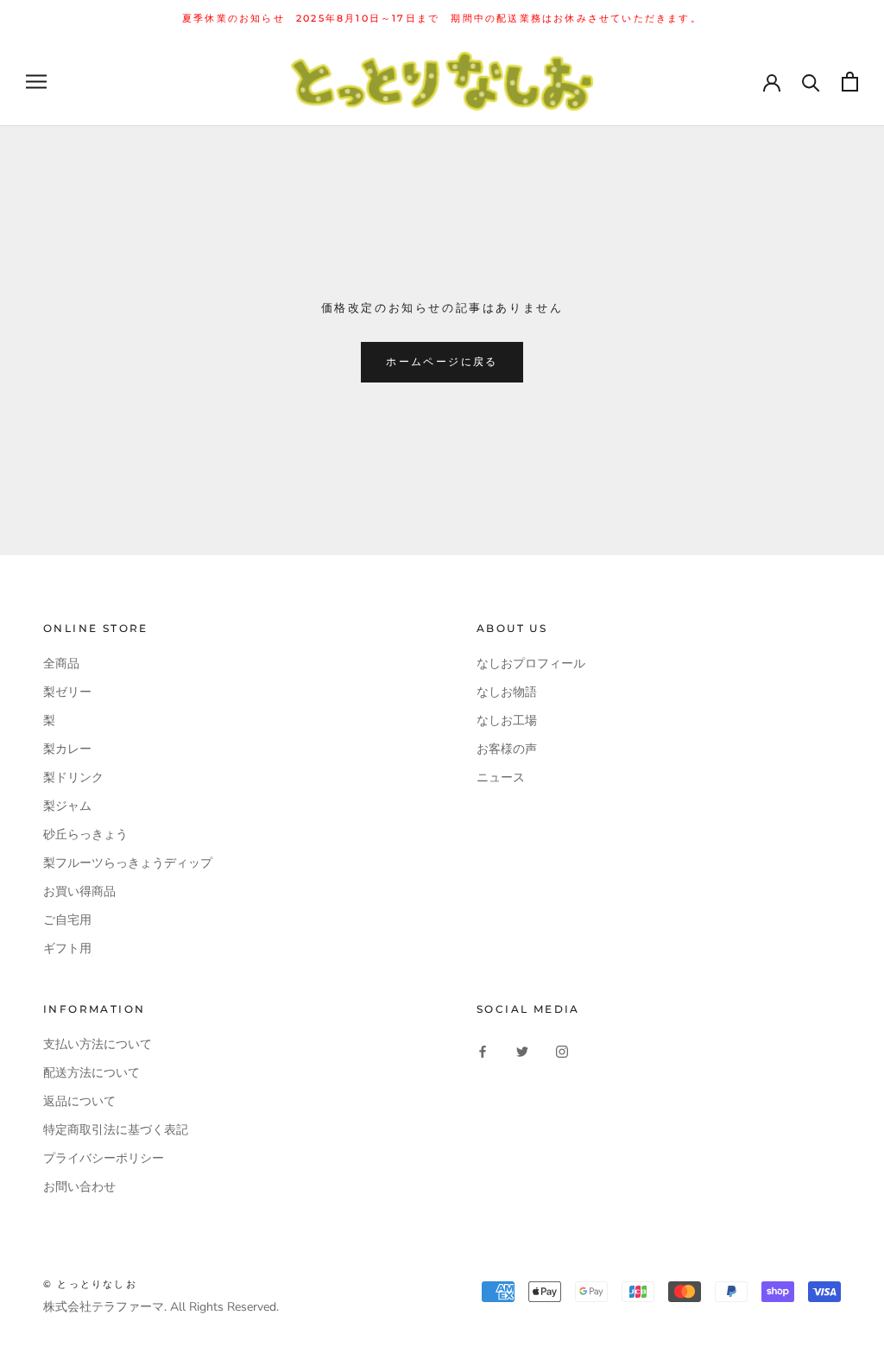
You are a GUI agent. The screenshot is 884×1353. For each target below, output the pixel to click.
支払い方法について (97, 1044)
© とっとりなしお (90, 1284)
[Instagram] (562, 1050)
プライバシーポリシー (103, 1158)
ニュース (501, 777)
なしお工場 (507, 720)
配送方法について (91, 1073)
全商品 (61, 663)
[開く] (36, 81)
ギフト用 (67, 948)
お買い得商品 (79, 891)
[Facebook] (483, 1050)
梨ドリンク (73, 777)
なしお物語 (507, 692)
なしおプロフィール (531, 663)
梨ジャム (67, 806)
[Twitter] (522, 1050)
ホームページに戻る (442, 361)
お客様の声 (507, 749)
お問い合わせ (79, 1187)
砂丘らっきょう (85, 834)
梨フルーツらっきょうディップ (127, 863)
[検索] (811, 82)
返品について (79, 1101)
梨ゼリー (67, 692)
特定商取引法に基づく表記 (115, 1130)
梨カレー (67, 749)
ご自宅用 (67, 920)
